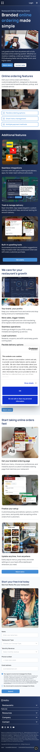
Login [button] (31, 3)
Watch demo (7, 65)
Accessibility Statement (11, 747)
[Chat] (36, 748)
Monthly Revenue (8, 648)
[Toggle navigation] (37, 3)
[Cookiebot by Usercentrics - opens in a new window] (29, 349)
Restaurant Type (8, 640)
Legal (2, 747)
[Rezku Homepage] (2, 3)
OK (20, 391)
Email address (6, 665)
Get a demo (20, 259)
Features (4, 709)
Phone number (7, 656)
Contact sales (20, 65)
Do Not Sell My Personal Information (27, 747)
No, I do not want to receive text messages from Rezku (19, 686)
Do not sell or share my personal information (20, 400)
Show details (29, 383)
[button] (20, 113)
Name (4, 631)
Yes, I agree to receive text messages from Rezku (17, 673)
